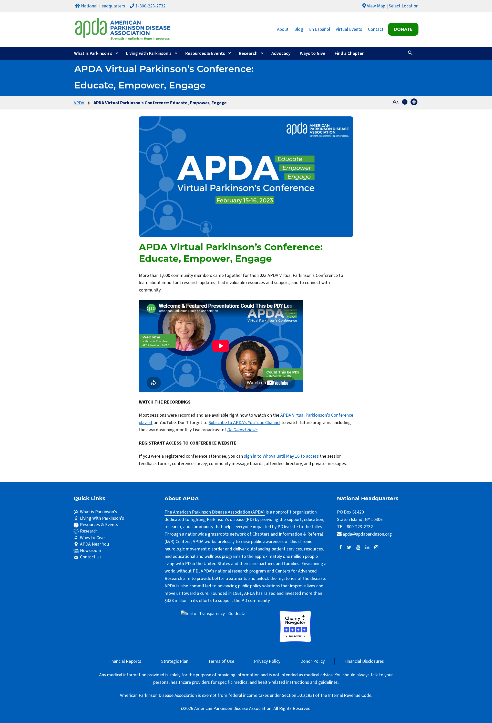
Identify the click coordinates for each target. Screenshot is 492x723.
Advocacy (281, 53)
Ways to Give (312, 53)
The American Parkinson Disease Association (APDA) (215, 512)
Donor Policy (312, 661)
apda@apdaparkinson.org (367, 534)
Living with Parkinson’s (148, 53)
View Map (376, 6)
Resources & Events (205, 53)
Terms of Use (221, 661)
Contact (375, 29)
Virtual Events (349, 29)
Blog (298, 29)
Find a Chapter (349, 53)
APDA (79, 103)
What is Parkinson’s (93, 53)
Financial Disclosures (364, 661)
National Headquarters (103, 6)
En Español (319, 29)
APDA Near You (94, 544)
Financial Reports (124, 661)
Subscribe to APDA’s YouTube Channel (244, 422)
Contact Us (90, 557)
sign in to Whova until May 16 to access (281, 456)
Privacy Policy (267, 661)
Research (248, 53)
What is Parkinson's (98, 512)
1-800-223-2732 (151, 6)
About (283, 29)
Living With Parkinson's (102, 518)
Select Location (403, 6)
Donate (403, 29)
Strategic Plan (174, 661)
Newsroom (90, 550)
